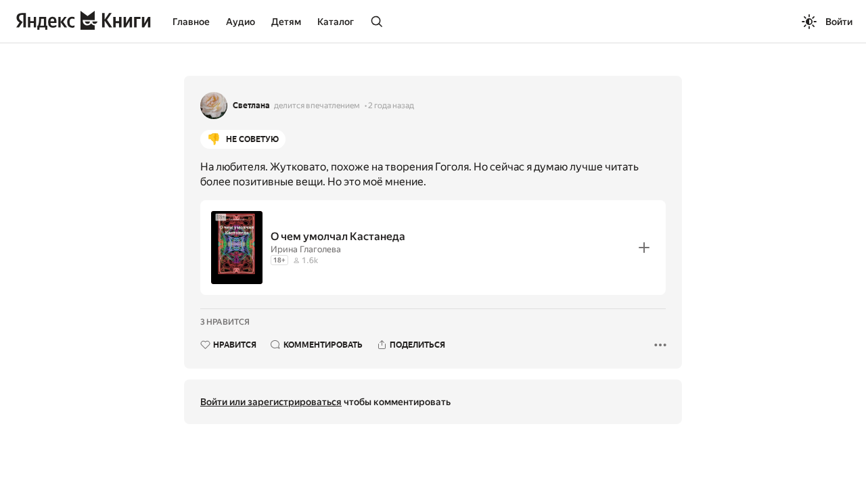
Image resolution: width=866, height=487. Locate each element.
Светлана (251, 105)
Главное (191, 21)
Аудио (240, 21)
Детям (286, 21)
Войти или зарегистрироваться (271, 401)
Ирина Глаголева (306, 249)
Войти (838, 21)
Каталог (335, 21)
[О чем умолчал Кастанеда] (433, 247)
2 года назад (391, 105)
